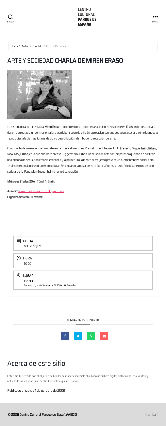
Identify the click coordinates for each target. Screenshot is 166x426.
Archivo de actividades (32, 46)
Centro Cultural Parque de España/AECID (48, 414)
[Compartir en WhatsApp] (91, 336)
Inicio (15, 46)
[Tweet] (78, 336)
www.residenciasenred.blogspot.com (41, 191)
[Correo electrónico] (104, 336)
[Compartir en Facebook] (65, 336)
